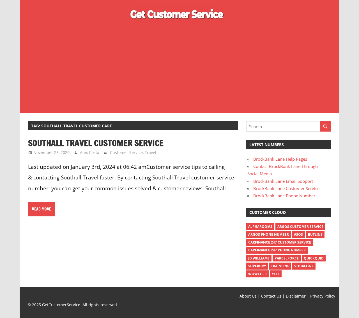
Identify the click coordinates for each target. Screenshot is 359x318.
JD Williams (259, 258)
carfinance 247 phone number (277, 250)
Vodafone (304, 266)
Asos (298, 234)
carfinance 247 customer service (279, 242)
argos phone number (268, 234)
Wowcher (257, 274)
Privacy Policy (322, 296)
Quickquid (314, 258)
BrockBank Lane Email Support (283, 181)
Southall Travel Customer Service (96, 143)
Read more (41, 209)
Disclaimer (296, 296)
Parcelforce (287, 258)
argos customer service (300, 226)
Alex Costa (89, 152)
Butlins (315, 234)
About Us (248, 296)
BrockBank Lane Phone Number (284, 195)
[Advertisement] (179, 66)
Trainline (280, 266)
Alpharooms (260, 226)
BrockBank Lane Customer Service (286, 188)
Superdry (257, 266)
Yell (276, 274)
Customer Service (126, 152)
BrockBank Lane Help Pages (280, 159)
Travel (150, 152)
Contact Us (271, 296)
